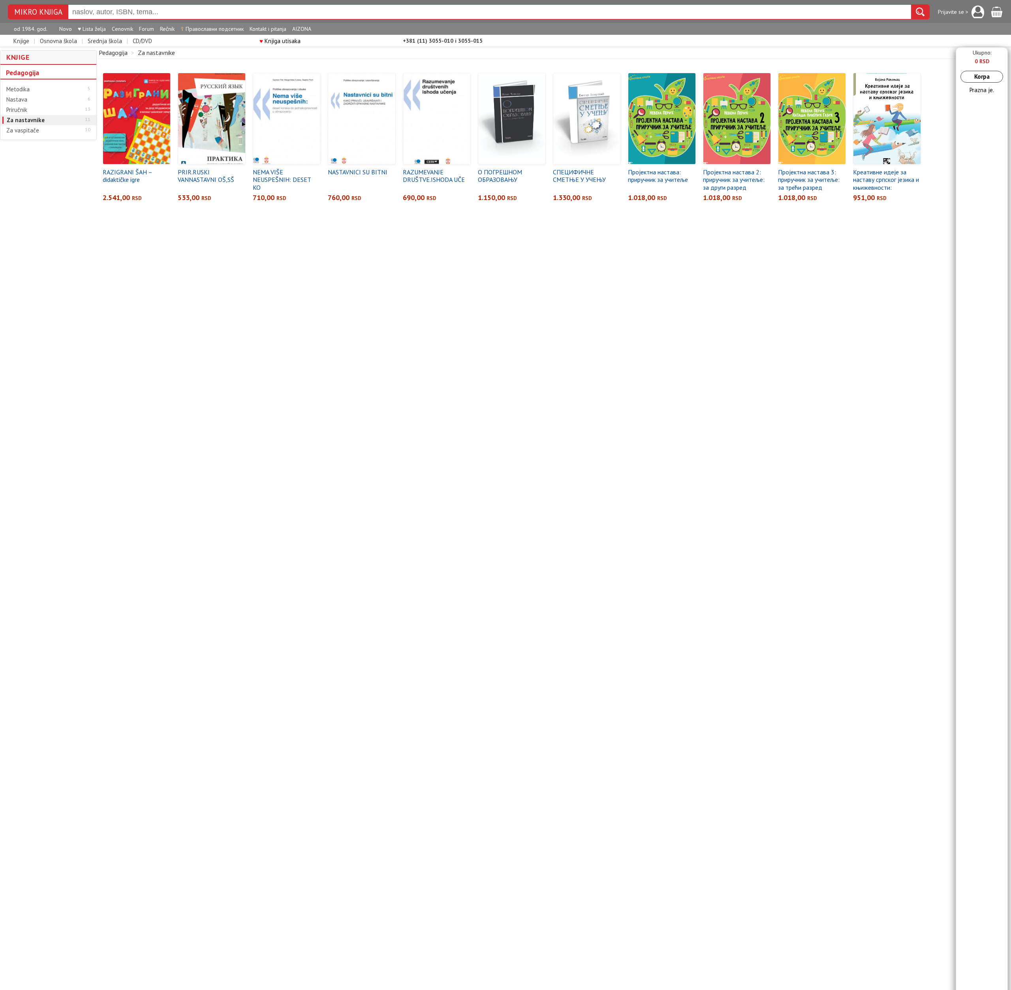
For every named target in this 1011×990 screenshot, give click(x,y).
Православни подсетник (212, 29)
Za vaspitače (22, 130)
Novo (65, 29)
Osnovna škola (58, 41)
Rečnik (167, 29)
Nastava (16, 99)
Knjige (21, 41)
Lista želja (92, 29)
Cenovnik (122, 29)
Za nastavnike (26, 120)
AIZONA (301, 29)
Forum (146, 29)
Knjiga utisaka (280, 41)
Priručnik (16, 109)
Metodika (18, 89)
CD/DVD (142, 41)
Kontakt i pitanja (268, 29)
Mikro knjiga (38, 12)
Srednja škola (105, 41)
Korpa (982, 76)
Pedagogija (22, 72)
